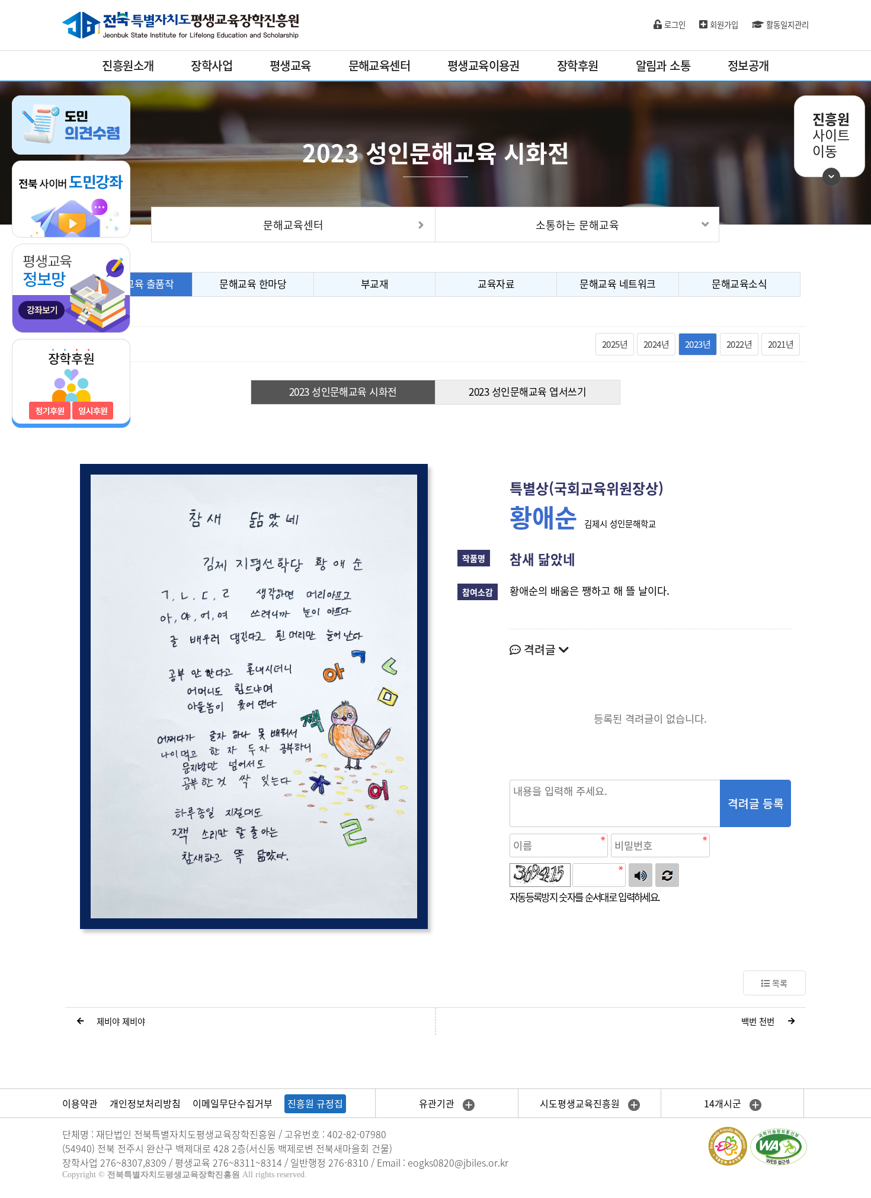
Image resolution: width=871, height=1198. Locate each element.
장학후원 (577, 65)
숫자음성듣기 (640, 875)
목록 (778, 983)
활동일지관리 (786, 24)
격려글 (540, 649)
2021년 (780, 344)
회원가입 (722, 24)
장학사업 (211, 65)
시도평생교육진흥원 (581, 1103)
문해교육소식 (739, 283)
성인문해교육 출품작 (131, 283)
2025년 (614, 344)
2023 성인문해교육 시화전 (343, 391)
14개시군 (724, 1103)
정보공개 (748, 65)
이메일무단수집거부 (233, 1103)
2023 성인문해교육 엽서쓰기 (527, 391)
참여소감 (477, 592)
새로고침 (667, 875)
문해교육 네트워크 (617, 283)
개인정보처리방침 (145, 1103)
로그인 (674, 24)
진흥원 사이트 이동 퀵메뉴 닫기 (831, 176)
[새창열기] (71, 198)
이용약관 (80, 1103)
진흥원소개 (127, 65)
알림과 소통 (663, 65)
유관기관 (438, 1103)
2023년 (697, 344)
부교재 (374, 283)
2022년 (739, 344)
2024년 (656, 344)
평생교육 (290, 65)
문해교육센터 (379, 65)
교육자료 (496, 283)
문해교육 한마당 (252, 283)
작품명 (473, 558)
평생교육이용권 (483, 65)
